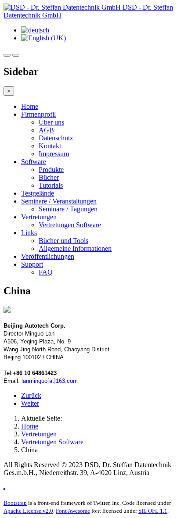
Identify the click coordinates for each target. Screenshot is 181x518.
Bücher (49, 177)
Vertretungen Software (70, 225)
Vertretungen (39, 217)
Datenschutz (56, 138)
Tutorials (51, 185)
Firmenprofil (38, 114)
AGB (46, 130)
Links (29, 232)
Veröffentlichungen (47, 256)
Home (29, 106)
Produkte (51, 169)
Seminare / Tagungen (68, 209)
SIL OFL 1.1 (152, 510)
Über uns (51, 122)
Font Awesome (73, 510)
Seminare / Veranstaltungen (59, 201)
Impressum (54, 153)
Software (33, 161)
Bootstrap (15, 503)
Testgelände (37, 193)
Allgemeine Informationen (75, 248)
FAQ (46, 272)
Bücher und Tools (63, 240)
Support (32, 264)
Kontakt (50, 146)
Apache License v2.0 (28, 510)
